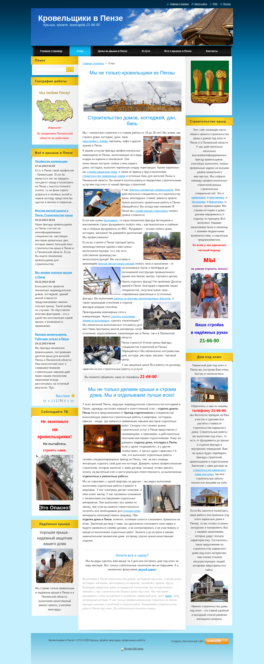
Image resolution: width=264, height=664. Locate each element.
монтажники (216, 197)
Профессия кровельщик (51, 161)
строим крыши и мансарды (151, 210)
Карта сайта (200, 4)
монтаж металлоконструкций (116, 263)
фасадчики (216, 201)
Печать (227, 4)
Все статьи (63, 395)
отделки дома (131, 510)
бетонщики (198, 201)
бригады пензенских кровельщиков (151, 189)
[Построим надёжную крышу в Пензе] (54, 583)
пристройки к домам (95, 141)
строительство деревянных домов (103, 176)
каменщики (198, 197)
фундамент (111, 220)
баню (168, 595)
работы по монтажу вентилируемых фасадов (142, 298)
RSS (215, 4)
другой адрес (147, 569)
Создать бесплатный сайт (187, 641)
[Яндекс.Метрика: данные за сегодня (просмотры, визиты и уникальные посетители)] (132, 649)
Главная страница (93, 63)
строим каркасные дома (102, 171)
